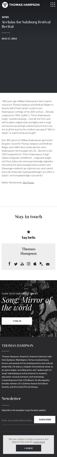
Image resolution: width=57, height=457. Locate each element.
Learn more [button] (39, 441)
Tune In (17, 321)
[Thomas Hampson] (21, 5)
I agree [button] (28, 448)
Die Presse (28, 182)
